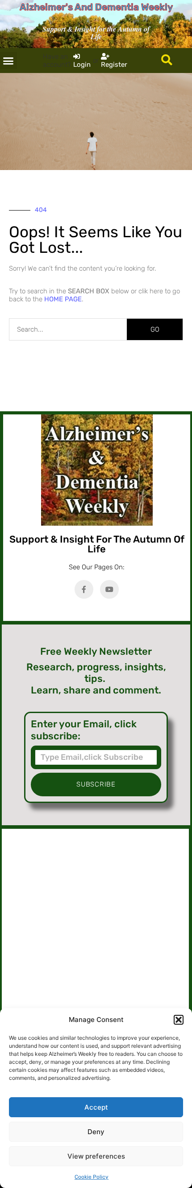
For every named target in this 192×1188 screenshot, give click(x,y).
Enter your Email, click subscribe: (84, 730)
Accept (96, 1107)
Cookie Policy (92, 1177)
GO (154, 329)
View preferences (96, 1156)
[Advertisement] (95, 925)
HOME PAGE (63, 299)
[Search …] (166, 60)
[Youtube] (109, 589)
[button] (178, 1019)
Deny (96, 1131)
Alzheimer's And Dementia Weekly (96, 6)
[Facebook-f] (84, 589)
